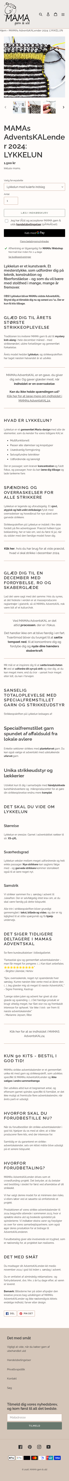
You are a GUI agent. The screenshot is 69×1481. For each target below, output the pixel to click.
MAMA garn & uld (38, 1469)
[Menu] (63, 14)
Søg (9, 1388)
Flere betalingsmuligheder (34, 241)
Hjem (3, 30)
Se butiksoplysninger (19, 257)
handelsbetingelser (28, 224)
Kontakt (12, 1378)
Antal (7, 194)
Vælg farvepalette (13, 180)
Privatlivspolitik (16, 1369)
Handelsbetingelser (19, 1360)
